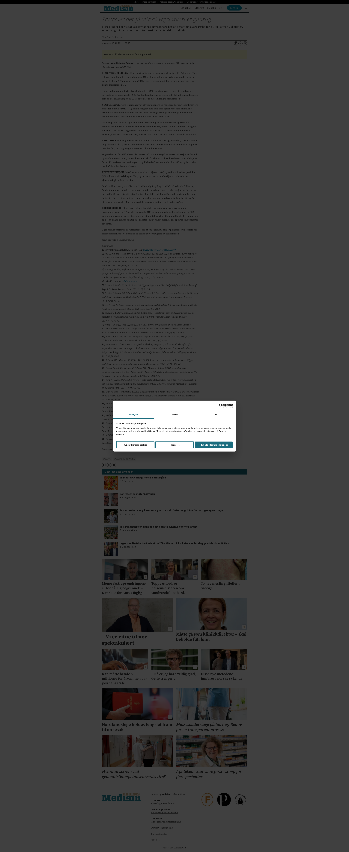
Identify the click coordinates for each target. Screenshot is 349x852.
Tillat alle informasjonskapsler (213, 445)
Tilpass (173, 445)
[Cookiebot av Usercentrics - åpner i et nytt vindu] (221, 406)
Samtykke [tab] (133, 414)
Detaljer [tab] (174, 414)
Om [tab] (215, 414)
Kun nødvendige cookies (135, 445)
